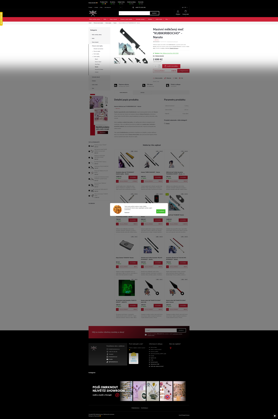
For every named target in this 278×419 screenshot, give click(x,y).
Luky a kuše (95, 84)
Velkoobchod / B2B (155, 364)
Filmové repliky (97, 51)
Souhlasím (161, 211)
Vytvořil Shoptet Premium (184, 415)
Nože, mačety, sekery (96, 34)
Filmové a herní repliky (97, 46)
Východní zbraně (96, 77)
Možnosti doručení (159, 56)
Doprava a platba (154, 351)
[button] (126, 183)
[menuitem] (96, 19)
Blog (101, 7)
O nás (152, 360)
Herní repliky (96, 54)
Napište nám (153, 358)
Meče (93, 38)
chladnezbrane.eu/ (113, 356)
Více (93, 88)
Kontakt (96, 7)
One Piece (97, 64)
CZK (185, 7)
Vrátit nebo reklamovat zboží (157, 366)
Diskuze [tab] (142, 92)
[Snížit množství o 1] (159, 67)
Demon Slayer (98, 61)
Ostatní (96, 72)
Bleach (96, 59)
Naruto (96, 67)
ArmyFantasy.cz (144, 408)
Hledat (154, 13)
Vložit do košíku (172, 66)
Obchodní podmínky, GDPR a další (158, 353)
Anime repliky (97, 56)
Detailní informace (174, 48)
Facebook (111, 354)
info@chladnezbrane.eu (114, 349)
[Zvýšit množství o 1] (159, 65)
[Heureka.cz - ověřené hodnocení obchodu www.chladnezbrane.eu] (133, 358)
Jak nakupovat (108, 7)
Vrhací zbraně (95, 42)
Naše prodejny (154, 347)
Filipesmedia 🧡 (97, 416)
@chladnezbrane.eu (113, 362)
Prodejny (90, 7)
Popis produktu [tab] (123, 92)
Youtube (111, 359)
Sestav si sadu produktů (156, 349)
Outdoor (94, 81)
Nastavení (127, 212)
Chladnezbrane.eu (135, 408)
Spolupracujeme (154, 362)
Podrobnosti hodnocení (172, 41)
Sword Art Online (99, 69)
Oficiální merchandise (98, 48)
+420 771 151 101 (113, 351)
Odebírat (181, 330)
